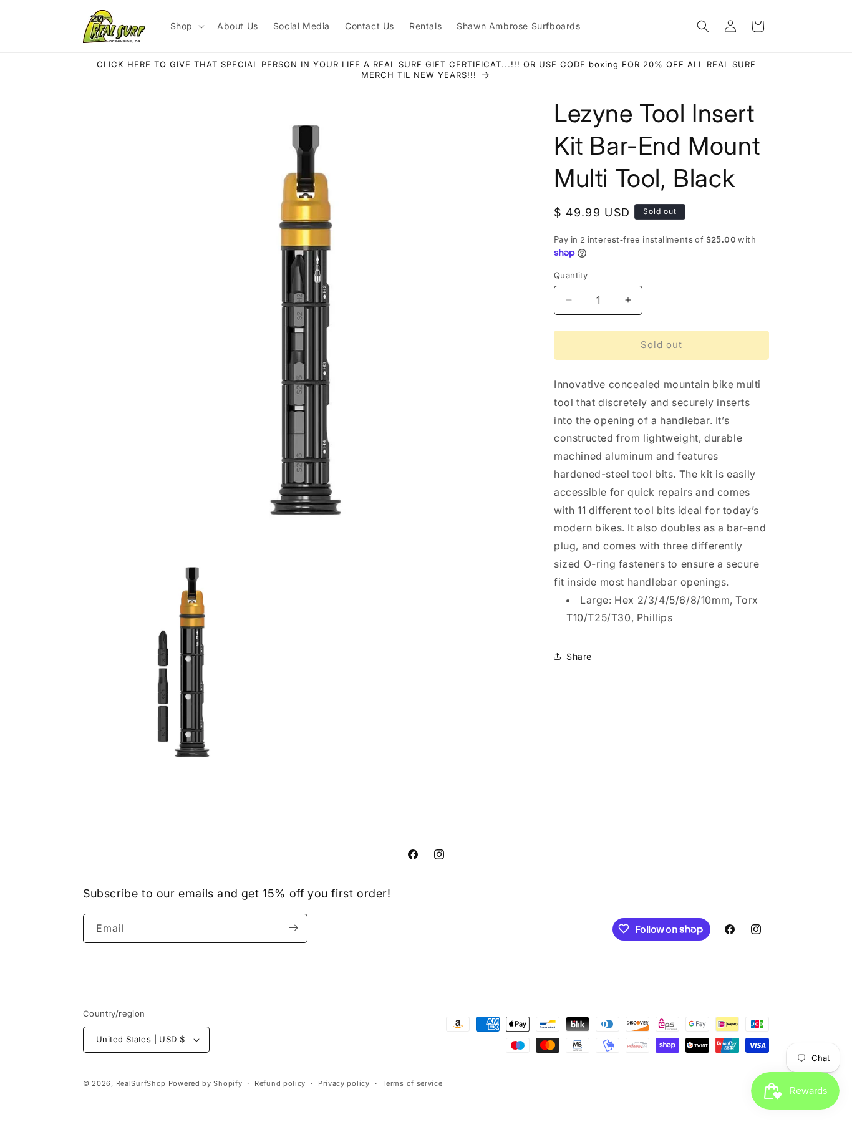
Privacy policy (344, 1082)
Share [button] (579, 656)
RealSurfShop (141, 1083)
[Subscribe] (293, 927)
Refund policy (280, 1082)
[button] (186, 26)
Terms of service (412, 1082)
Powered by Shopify (205, 1083)
